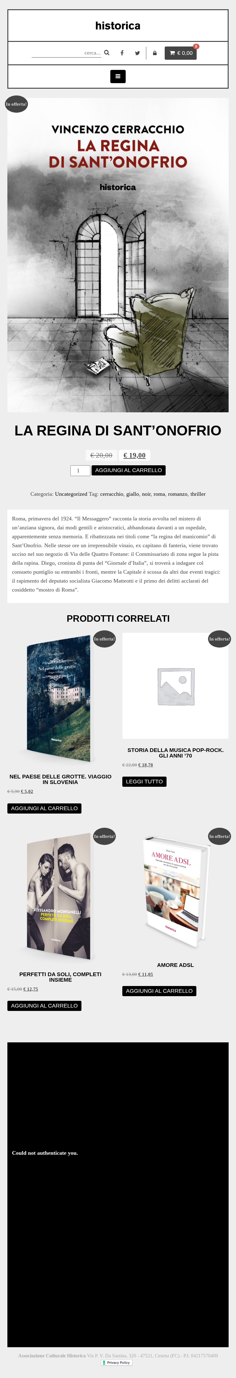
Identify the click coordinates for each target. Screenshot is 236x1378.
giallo (132, 494)
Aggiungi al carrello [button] (44, 808)
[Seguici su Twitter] (137, 53)
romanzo (177, 494)
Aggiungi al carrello (128, 470)
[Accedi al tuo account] (154, 53)
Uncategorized (71, 494)
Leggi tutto (144, 781)
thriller (198, 494)
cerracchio (111, 494)
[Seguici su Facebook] (122, 53)
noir (146, 494)
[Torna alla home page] (118, 25)
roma (159, 494)
